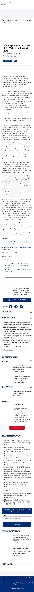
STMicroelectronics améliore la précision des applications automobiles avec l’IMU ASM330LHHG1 (18, 489)
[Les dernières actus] (31, 318)
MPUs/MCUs (7, 61)
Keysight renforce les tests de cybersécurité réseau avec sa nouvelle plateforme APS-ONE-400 (17, 449)
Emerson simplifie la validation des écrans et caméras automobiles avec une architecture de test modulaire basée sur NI (18, 477)
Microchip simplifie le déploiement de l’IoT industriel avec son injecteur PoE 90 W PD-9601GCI (17, 502)
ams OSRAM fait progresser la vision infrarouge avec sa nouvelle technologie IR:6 (17, 443)
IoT (15, 61)
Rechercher (11, 578)
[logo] (17, 4)
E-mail (4, 515)
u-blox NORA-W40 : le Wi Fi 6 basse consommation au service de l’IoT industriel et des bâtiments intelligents (17, 469)
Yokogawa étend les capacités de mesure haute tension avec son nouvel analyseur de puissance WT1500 (18, 456)
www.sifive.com (7, 256)
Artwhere (21, 588)
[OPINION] (31, 361)
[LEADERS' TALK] (31, 387)
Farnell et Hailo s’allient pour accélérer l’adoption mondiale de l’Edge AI (17, 483)
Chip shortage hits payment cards (16, 263)
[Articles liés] (31, 312)
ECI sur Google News (18, 300)
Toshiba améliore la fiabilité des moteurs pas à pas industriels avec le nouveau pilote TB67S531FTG (18, 462)
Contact (3, 578)
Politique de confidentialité (25, 578)
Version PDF (17, 427)
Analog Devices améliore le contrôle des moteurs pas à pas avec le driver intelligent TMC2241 (18, 495)
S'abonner (17, 524)
